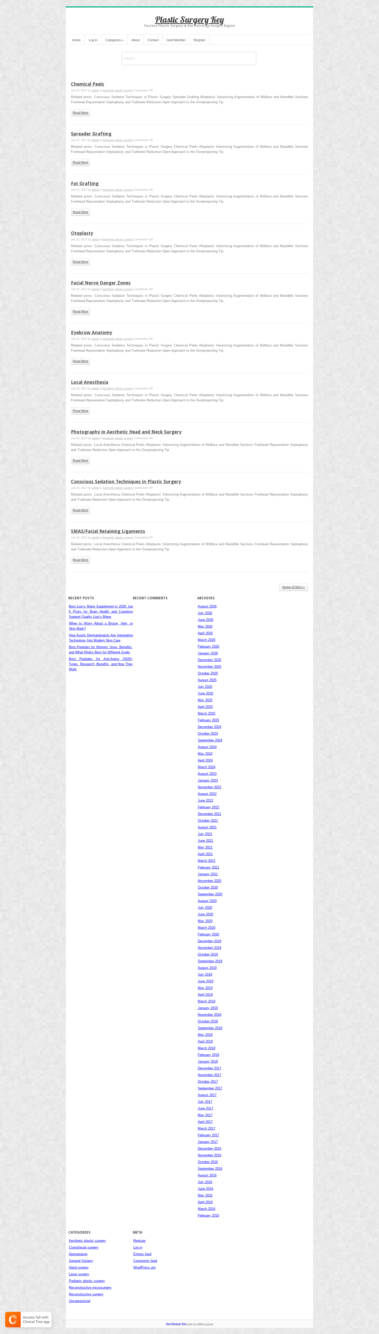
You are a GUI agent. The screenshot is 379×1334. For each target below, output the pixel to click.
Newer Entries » (293, 587)
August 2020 (207, 901)
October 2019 (208, 954)
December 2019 (209, 941)
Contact (153, 40)
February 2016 (208, 1215)
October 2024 (208, 733)
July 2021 (205, 834)
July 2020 (205, 907)
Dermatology (78, 1254)
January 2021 (208, 874)
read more (80, 113)
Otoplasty (82, 233)
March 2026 (206, 640)
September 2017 (210, 1088)
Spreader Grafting (91, 133)
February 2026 (208, 646)
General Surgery (81, 1261)
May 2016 (205, 1195)
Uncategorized (79, 1301)
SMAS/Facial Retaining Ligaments (108, 531)
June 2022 (205, 800)
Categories (114, 40)
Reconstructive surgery (86, 1294)
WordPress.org (144, 1267)
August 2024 (207, 747)
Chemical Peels (87, 84)
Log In (93, 40)
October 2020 (208, 887)
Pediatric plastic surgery (87, 1281)
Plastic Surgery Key (189, 19)
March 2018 (206, 1048)
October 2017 (208, 1082)
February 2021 (208, 867)
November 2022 (209, 787)
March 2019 (206, 1001)
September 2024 (210, 740)
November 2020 (209, 881)
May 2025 (205, 700)
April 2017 (205, 1122)
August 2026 (207, 606)
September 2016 (210, 1169)
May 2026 (205, 626)
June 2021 (205, 841)
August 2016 (207, 1175)
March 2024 (206, 767)
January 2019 (208, 1008)
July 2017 (205, 1102)
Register (199, 40)
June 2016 (205, 1189)
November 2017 (209, 1075)
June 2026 (205, 620)
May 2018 (205, 1035)
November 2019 (209, 948)
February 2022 (208, 807)
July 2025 (205, 687)
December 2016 (209, 1148)
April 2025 (205, 707)
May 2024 (205, 754)
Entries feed (142, 1254)
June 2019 (205, 981)
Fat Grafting (84, 183)
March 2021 (206, 861)
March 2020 (206, 928)
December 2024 (209, 727)
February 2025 (208, 720)
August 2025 (207, 680)
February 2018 (208, 1055)
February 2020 (208, 934)
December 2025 (209, 660)
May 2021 (205, 847)
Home (76, 40)
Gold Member (176, 40)
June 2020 (205, 914)
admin (95, 90)
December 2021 (209, 814)
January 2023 (208, 780)
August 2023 (207, 774)
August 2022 (207, 794)
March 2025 (206, 713)
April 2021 (205, 854)
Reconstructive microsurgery (90, 1287)
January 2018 (208, 1061)
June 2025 (205, 693)
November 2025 (209, 667)
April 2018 (205, 1041)
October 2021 (208, 820)
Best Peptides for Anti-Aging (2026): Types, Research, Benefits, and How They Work (101, 664)
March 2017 (206, 1128)
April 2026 (205, 633)
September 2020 (210, 894)
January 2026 (208, 653)
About (135, 40)
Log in (137, 1247)
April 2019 (205, 995)
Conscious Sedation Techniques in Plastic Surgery (126, 481)
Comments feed (145, 1261)
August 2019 (207, 968)
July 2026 (205, 613)
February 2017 (208, 1135)
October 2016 (208, 1162)
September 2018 (210, 1028)
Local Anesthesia (89, 382)
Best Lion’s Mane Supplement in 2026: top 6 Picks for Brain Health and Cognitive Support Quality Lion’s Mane (101, 611)
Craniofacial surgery (83, 1247)
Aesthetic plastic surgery (118, 90)
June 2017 (205, 1108)
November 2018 (209, 1015)
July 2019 (205, 974)
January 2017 (208, 1142)
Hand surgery (79, 1267)
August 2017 (207, 1095)
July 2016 (205, 1182)
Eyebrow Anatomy (91, 332)
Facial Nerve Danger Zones (101, 282)
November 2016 (209, 1155)
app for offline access (189, 1323)
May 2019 (205, 988)
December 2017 (209, 1068)
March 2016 (206, 1209)
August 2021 (207, 827)
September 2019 (210, 961)
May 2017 (205, 1115)
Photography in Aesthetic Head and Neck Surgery (126, 432)
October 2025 (208, 673)
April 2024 (205, 760)
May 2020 (205, 921)
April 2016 (205, 1202)
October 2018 (208, 1021)
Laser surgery (79, 1274)
